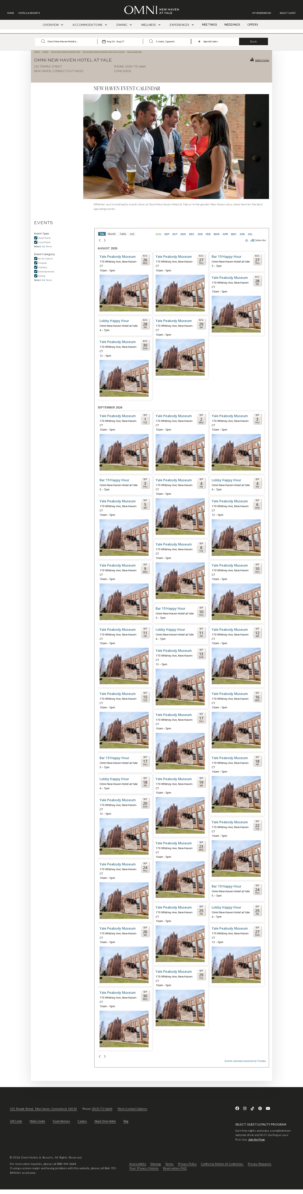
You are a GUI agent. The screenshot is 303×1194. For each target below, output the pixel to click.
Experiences (180, 24)
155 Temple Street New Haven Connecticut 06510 (43, 1108)
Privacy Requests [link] (259, 1164)
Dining (122, 24)
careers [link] (82, 1121)
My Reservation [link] (261, 13)
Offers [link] (252, 24)
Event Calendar (134, 51)
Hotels (45, 51)
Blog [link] (125, 1121)
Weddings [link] (232, 24)
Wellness (149, 24)
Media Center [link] (37, 1121)
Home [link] (10, 13)
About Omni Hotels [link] (105, 1121)
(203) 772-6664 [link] (102, 1108)
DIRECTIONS (262, 60)
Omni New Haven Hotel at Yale (65, 51)
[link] (263, 13)
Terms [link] (169, 1164)
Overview (51, 24)
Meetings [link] (209, 24)
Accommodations (88, 24)
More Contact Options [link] (132, 1108)
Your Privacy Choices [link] (144, 1168)
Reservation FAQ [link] (175, 1168)
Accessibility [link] (137, 1164)
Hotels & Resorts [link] (29, 13)
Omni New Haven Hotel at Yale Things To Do (103, 51)
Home (37, 51)
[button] (288, 13)
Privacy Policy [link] (187, 1164)
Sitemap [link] (155, 1164)
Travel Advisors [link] (61, 1121)
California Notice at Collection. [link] (222, 1164)
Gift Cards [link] (16, 1121)
